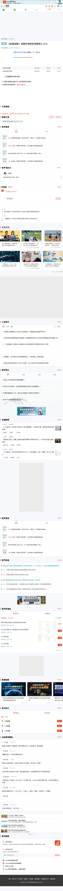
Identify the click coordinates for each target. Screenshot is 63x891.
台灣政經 (11, 424)
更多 (59, 326)
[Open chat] (59, 10)
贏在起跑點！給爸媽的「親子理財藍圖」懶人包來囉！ (16, 113)
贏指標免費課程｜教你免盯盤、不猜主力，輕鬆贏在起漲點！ (27, 138)
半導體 (7, 731)
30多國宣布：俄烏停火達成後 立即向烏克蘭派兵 (53, 265)
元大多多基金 (5, 644)
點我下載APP (21, 84)
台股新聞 (11, 436)
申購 (60, 631)
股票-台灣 (9, 632)
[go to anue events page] (55, 6)
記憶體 (7, 721)
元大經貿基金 (5, 637)
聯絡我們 (52, 879)
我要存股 (58, 117)
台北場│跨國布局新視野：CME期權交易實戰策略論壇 (25, 146)
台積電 (7, 726)
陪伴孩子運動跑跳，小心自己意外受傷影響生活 (31, 244)
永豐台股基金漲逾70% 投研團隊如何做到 (17, 81)
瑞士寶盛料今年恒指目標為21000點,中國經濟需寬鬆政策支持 (22, 212)
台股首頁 (51, 117)
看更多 (59, 126)
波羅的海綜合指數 (20, 52)
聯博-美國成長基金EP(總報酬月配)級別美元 (13, 622)
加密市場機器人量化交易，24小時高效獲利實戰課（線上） (25, 153)
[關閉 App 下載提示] (2, 2)
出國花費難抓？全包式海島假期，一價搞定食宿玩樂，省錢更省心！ (52, 244)
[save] (48, 9)
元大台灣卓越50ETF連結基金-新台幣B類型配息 (15, 629)
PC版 (9, 879)
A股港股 (5, 39)
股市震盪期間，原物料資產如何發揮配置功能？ (9, 244)
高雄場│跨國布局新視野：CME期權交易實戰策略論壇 (25, 161)
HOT (9, 138)
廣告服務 (37, 879)
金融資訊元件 (45, 879)
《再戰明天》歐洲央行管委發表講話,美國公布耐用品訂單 (20, 219)
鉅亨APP (14, 879)
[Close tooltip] (58, 13)
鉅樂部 (26, 879)
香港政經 (12, 39)
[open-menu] (1, 6)
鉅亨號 (20, 879)
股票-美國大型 (10, 625)
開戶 (60, 624)
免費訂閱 (57, 855)
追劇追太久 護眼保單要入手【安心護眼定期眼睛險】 (31, 265)
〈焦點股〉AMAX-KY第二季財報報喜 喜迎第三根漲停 (10, 265)
